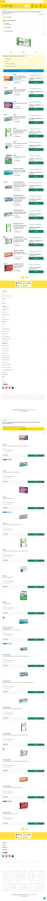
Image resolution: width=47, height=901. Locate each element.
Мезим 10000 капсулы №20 (19, 157)
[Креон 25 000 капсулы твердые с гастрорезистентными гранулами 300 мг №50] (23, 727)
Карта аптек (4, 298)
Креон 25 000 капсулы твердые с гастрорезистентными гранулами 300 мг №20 (20, 240)
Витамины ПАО (16, 173)
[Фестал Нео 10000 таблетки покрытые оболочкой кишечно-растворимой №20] (23, 438)
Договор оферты (5, 333)
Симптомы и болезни (5, 331)
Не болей (3, 381)
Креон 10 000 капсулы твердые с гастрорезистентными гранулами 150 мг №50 (20, 131)
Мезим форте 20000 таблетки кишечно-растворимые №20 (20, 212)
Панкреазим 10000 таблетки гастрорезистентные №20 (19, 90)
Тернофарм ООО (16, 188)
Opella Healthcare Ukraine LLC (19, 80)
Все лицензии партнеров (6, 295)
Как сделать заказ (5, 341)
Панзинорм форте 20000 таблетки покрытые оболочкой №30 (20, 254)
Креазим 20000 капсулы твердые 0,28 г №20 (18, 266)
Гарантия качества (5, 362)
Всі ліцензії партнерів (31, 409)
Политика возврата (5, 359)
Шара (3, 379)
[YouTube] (6, 388)
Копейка (3, 376)
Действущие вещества (6, 357)
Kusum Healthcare (17, 106)
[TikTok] (13, 388)
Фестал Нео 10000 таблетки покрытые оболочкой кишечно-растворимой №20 (20, 78)
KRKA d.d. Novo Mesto (18, 256)
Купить (36, 82)
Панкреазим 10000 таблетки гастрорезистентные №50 (19, 117)
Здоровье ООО (16, 203)
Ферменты (5, 9)
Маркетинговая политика (6, 367)
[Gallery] (23, 52)
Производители (4, 353)
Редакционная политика (6, 364)
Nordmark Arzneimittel (17, 145)
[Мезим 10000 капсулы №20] (23, 595)
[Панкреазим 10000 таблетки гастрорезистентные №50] (23, 516)
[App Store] (19, 283)
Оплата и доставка (5, 350)
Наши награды (4, 309)
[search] (29, 6)
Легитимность (4, 372)
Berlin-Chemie (16, 158)
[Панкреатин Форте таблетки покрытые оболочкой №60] (23, 622)
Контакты (3, 300)
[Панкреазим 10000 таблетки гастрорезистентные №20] (23, 464)
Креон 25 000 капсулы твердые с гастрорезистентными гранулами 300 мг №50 (20, 227)
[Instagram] (9, 388)
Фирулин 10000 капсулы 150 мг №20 (20, 104)
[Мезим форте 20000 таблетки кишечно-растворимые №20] (23, 700)
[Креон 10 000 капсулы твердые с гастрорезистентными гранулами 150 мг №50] (23, 543)
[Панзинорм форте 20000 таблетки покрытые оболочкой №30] (23, 779)
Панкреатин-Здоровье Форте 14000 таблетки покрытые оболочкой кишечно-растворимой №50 (19, 199)
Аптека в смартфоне (5, 336)
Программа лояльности (6, 328)
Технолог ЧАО (16, 92)
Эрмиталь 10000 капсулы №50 (20, 143)
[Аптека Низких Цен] (7, 6)
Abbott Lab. (15, 134)
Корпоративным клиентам (6, 338)
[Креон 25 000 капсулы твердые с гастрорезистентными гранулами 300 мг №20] (23, 753)
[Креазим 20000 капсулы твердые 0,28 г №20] (23, 806)
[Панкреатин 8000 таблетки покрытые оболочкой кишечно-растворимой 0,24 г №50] (23, 648)
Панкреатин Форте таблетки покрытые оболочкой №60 (19, 171)
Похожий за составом (11, 66)
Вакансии (3, 303)
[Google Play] (28, 283)
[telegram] (28, 286)
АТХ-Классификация (5, 345)
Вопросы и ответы (5, 348)
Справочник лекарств (6, 355)
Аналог (7, 61)
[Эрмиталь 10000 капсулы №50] (23, 569)
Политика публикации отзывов (7, 369)
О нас (3, 293)
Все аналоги (8, 59)
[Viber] (19, 286)
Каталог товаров (19, 5)
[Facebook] (3, 388)
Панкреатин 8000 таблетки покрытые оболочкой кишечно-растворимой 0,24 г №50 (20, 185)
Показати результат (23, 70)
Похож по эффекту (10, 63)
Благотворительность (6, 319)
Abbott (3, 14)
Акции (3, 323)
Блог (3, 326)
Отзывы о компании (5, 314)
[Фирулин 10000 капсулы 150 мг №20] (23, 490)
